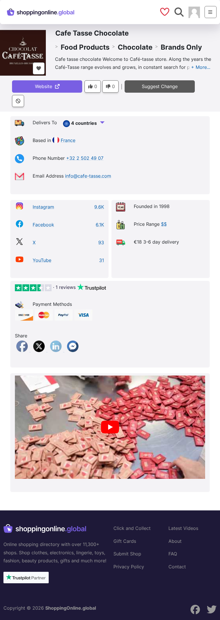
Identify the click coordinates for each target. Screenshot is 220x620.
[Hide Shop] (18, 101)
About (175, 541)
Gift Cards (124, 541)
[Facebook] (23, 350)
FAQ (172, 554)
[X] (40, 350)
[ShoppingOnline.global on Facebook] (195, 609)
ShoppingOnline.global (70, 608)
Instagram (43, 207)
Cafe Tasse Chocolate (92, 33)
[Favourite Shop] (39, 68)
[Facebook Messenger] (73, 350)
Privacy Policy (128, 567)
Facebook (43, 225)
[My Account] (194, 12)
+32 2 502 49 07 (84, 158)
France (68, 140)
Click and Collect (132, 528)
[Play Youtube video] (110, 427)
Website (45, 86)
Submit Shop (127, 554)
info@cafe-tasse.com (88, 176)
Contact (177, 567)
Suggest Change (160, 86)
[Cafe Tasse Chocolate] (23, 52)
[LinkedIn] (56, 350)
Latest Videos (183, 528)
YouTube (42, 260)
